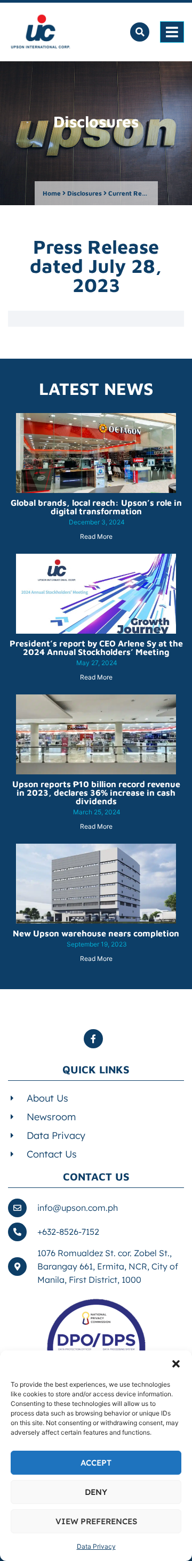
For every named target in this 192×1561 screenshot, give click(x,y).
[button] (176, 1363)
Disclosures (84, 193)
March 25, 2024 (97, 812)
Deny (96, 1492)
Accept (96, 1463)
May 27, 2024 (96, 663)
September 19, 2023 (97, 944)
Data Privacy (96, 1546)
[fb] (96, 1038)
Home (52, 193)
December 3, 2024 (97, 522)
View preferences (96, 1521)
